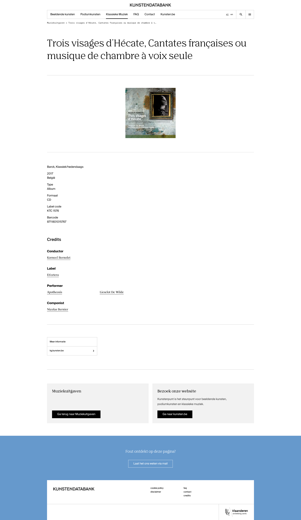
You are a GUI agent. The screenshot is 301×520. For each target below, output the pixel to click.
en (231, 14)
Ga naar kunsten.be (175, 414)
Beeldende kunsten (62, 14)
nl (227, 14)
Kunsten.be (168, 14)
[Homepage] (150, 5)
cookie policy (157, 488)
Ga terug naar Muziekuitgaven (76, 414)
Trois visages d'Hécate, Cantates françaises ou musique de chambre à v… (112, 22)
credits (187, 496)
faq (185, 488)
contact (187, 492)
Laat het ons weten (150, 463)
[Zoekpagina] (241, 14)
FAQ (136, 14)
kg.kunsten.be (57, 351)
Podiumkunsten (90, 14)
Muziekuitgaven (56, 22)
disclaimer (155, 492)
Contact (150, 14)
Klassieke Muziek (117, 14)
